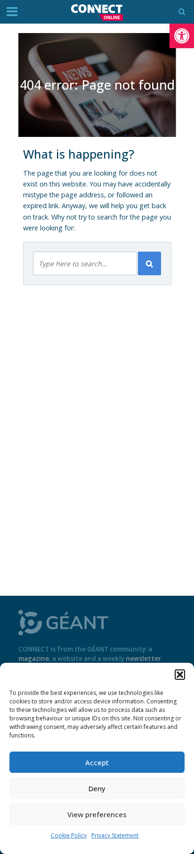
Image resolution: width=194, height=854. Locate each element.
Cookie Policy (69, 835)
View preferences (97, 814)
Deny (97, 788)
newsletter (143, 658)
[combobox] (85, 263)
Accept (97, 762)
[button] (182, 36)
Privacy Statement (114, 835)
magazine (33, 658)
